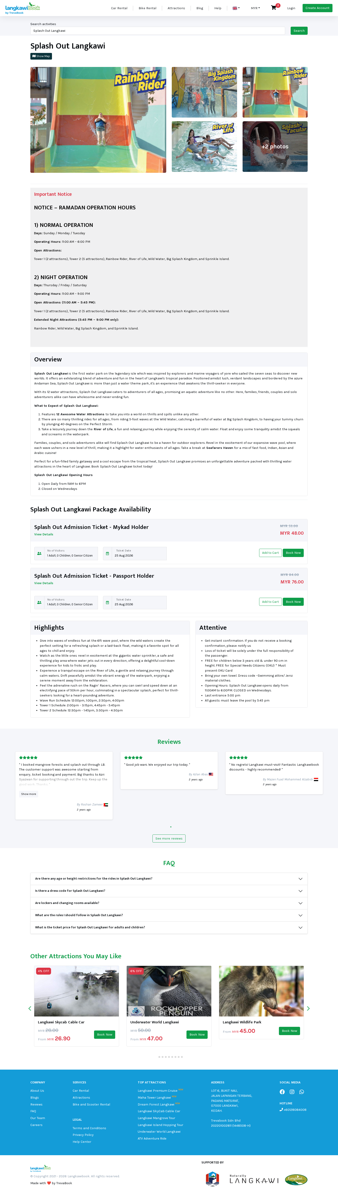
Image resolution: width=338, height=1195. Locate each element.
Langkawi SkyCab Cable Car (159, 1111)
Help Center (82, 1142)
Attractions (176, 8)
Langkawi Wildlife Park (242, 1022)
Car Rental (119, 8)
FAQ (33, 1111)
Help (217, 8)
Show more (28, 794)
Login (291, 8)
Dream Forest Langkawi (156, 1104)
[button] (236, 8)
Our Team (37, 1118)
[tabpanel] (64, 785)
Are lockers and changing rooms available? (67, 903)
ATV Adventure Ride (152, 1138)
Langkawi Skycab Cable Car (61, 1022)
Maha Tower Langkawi (154, 1098)
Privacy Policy (83, 1135)
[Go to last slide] (30, 1008)
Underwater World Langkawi (154, 1022)
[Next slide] (308, 1008)
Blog (199, 8)
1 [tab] (170, 827)
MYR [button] (254, 8)
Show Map (43, 56)
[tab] (156, 1057)
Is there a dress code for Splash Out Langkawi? (70, 891)
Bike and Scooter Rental (91, 1104)
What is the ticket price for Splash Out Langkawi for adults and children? (90, 927)
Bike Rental (147, 8)
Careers (36, 1125)
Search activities (43, 24)
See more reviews (169, 838)
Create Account (317, 8)
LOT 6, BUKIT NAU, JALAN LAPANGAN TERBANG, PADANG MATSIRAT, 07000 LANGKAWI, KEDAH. (231, 1100)
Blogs (34, 1098)
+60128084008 (294, 1110)
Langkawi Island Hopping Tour (160, 1125)
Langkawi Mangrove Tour (156, 1118)
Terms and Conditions (89, 1128)
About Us (37, 1091)
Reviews (36, 1104)
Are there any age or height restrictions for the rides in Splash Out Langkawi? (93, 878)
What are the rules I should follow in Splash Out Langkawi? (79, 915)
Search (299, 31)
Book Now (104, 1034)
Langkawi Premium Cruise (158, 1091)
